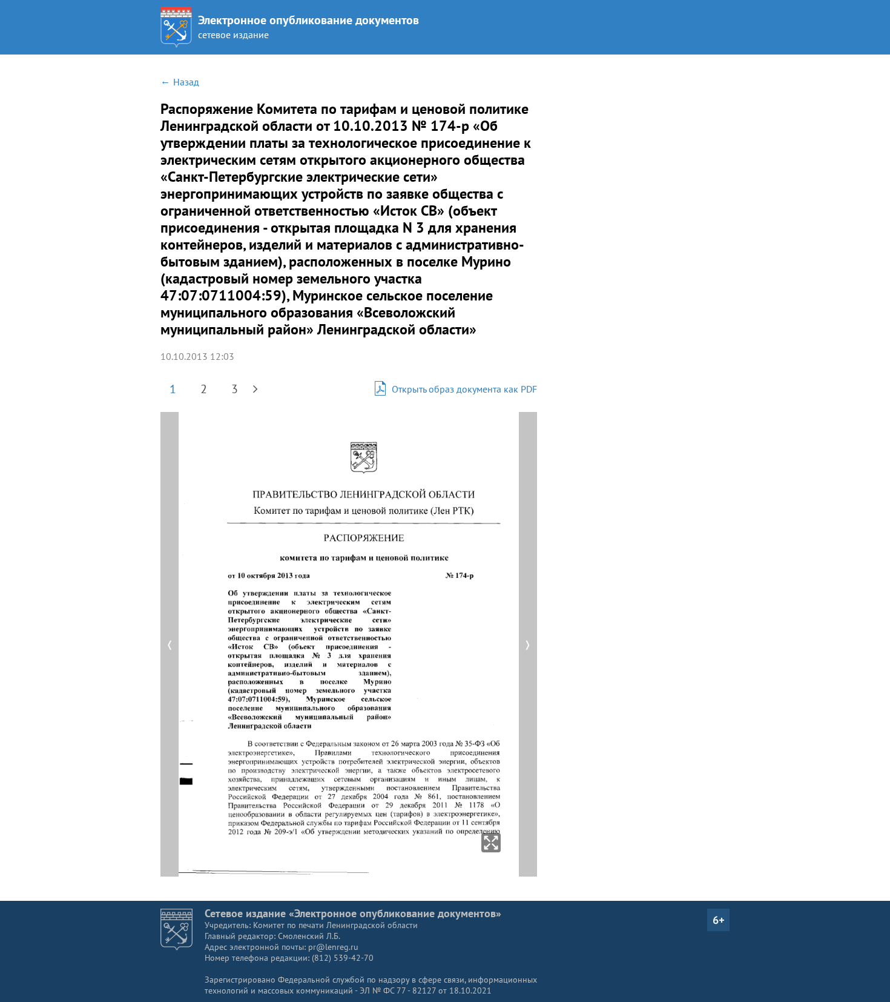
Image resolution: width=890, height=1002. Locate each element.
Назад (186, 82)
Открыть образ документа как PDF (464, 389)
